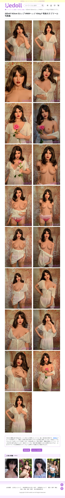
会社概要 (8, 487)
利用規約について (42, 487)
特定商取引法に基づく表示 (29, 487)
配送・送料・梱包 (52, 487)
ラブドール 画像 (12, 9)
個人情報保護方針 (38, 489)
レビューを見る (36, 450)
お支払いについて (16, 487)
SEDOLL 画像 (21, 9)
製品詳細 (26, 450)
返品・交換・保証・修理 (26, 489)
